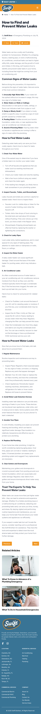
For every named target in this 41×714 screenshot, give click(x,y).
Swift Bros (8, 35)
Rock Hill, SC (6, 678)
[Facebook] (3, 643)
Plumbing (25, 661)
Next (35, 544)
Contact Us (25, 697)
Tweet (16, 43)
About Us (25, 691)
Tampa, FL (5, 681)
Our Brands (25, 700)
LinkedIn (26, 43)
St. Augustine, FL (7, 673)
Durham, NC (6, 656)
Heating (24, 658)
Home (6, 14)
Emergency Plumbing (22, 35)
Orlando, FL (5, 670)
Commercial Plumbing (9, 697)
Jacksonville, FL (7, 661)
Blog (23, 694)
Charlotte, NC (6, 653)
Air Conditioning (27, 653)
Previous (7, 544)
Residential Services (29, 648)
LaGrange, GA (6, 664)
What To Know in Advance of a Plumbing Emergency (16, 580)
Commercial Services (9, 687)
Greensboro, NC (7, 658)
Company (25, 687)
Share (7, 43)
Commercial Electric (8, 691)
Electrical (25, 656)
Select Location (9, 2)
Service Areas (26, 703)
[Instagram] (7, 643)
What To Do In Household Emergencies (20, 610)
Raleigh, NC (5, 676)
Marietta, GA (6, 667)
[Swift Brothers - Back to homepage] (8, 8)
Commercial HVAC (8, 694)
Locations (5, 648)
